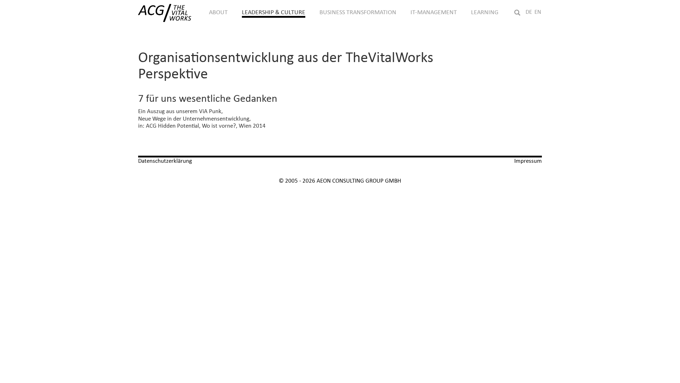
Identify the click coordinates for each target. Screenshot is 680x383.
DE (529, 12)
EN (537, 12)
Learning (484, 12)
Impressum (528, 161)
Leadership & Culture (273, 12)
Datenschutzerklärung (165, 161)
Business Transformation (357, 12)
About (218, 12)
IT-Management (433, 12)
